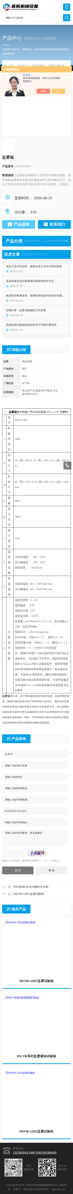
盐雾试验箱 (38, 65)
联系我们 (57, 224)
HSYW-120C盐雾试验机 (36, 1131)
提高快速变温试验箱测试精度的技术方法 (30, 280)
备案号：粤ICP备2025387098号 (31, 1189)
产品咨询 (21, 224)
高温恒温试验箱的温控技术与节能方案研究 (31, 324)
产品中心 (22, 65)
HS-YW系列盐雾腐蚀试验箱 (36, 1056)
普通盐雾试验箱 (58, 65)
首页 (10, 65)
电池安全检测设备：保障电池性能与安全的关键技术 (36, 295)
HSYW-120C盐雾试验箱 (36, 981)
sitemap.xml (58, 1189)
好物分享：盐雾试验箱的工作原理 (26, 310)
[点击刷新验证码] (37, 853)
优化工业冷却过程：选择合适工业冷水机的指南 (34, 266)
